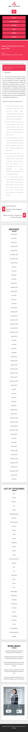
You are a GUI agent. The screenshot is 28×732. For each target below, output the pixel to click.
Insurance (14, 563)
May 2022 (14, 348)
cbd (14, 506)
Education (14, 518)
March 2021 (14, 406)
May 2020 (14, 442)
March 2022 (14, 357)
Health (14, 18)
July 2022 (14, 340)
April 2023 (14, 303)
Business (14, 37)
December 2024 (14, 254)
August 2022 (14, 336)
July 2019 (14, 479)
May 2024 (14, 275)
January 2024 (14, 291)
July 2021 (14, 389)
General (14, 33)
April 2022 (14, 352)
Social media (14, 604)
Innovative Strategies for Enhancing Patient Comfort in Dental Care (14, 651)
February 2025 (14, 246)
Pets (14, 587)
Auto (14, 493)
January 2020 (14, 454)
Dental (14, 510)
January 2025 (14, 250)
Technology (14, 616)
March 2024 (14, 283)
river (16, 140)
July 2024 (14, 267)
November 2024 (14, 259)
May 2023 (14, 299)
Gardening (14, 542)
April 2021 (14, 401)
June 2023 (14, 295)
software (14, 608)
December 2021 (14, 369)
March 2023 (14, 308)
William (6, 67)
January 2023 (14, 316)
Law (14, 571)
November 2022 (14, 324)
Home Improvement (14, 559)
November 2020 (14, 422)
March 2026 (14, 234)
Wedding (14, 636)
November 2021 (14, 373)
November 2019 (14, 463)
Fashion (14, 526)
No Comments (9, 68)
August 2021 (14, 385)
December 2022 (14, 320)
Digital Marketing (14, 514)
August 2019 (14, 475)
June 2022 (14, 344)
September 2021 (14, 381)
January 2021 (14, 414)
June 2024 (14, 271)
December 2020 (14, 418)
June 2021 (14, 393)
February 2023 (14, 312)
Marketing (14, 575)
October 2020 (14, 426)
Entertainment (14, 21)
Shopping (14, 25)
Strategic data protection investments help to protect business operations (14, 657)
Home (14, 555)
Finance (14, 530)
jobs (14, 567)
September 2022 (14, 332)
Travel (14, 624)
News (14, 583)
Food (14, 29)
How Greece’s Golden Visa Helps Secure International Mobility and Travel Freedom (14, 678)
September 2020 (14, 430)
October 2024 (14, 263)
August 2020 (14, 434)
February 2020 (14, 450)
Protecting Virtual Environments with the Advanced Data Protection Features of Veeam (14, 664)
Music (14, 579)
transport (14, 620)
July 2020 (14, 438)
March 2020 (14, 446)
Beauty (14, 498)
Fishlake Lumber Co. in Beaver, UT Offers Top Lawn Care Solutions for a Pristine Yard (14, 671)
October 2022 (14, 328)
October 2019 (14, 467)
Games (14, 538)
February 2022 (14, 361)
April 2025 (14, 238)
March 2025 (14, 242)
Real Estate (14, 595)
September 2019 (14, 471)
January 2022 (14, 365)
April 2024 (14, 279)
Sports (14, 612)
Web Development (14, 632)
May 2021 (14, 397)
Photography (14, 591)
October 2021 (14, 377)
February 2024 (14, 287)
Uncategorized (14, 628)
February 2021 (14, 410)
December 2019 (14, 459)
